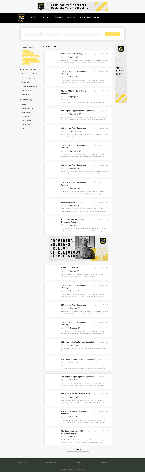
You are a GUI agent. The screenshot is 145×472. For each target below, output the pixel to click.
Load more (78, 449)
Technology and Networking (31, 56)
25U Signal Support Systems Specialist (77, 111)
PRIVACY (22, 463)
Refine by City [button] (27, 100)
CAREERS (78, 463)
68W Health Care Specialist (72, 202)
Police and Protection (29, 59)
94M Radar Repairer (69, 268)
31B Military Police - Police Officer (75, 394)
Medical (25, 51)
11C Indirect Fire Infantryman (73, 54)
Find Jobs (112, 34)
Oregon (25, 64)
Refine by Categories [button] (29, 69)
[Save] (95, 54)
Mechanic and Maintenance (31, 61)
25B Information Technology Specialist (77, 342)
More (23, 128)
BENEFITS (106, 463)
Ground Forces (27, 53)
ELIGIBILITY (51, 463)
